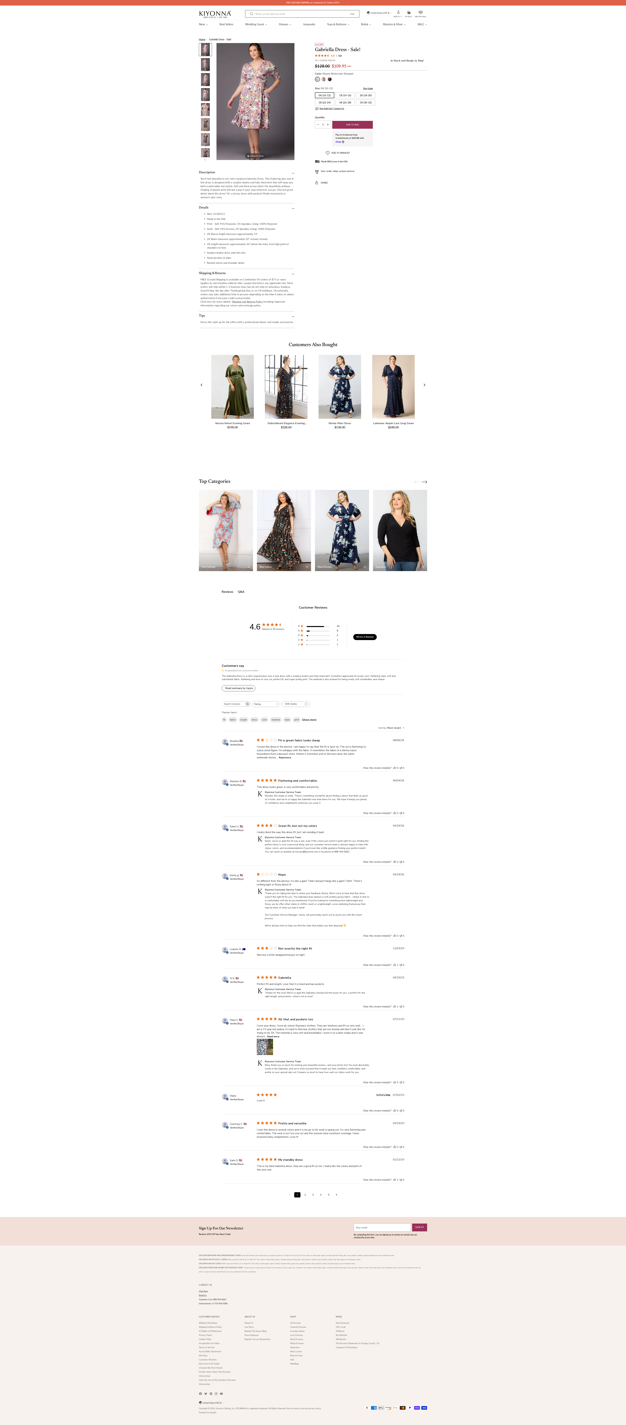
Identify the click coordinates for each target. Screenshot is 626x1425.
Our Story (249, 1327)
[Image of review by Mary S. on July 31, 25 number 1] (265, 1047)
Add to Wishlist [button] (341, 153)
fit (224, 719)
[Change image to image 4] (205, 94)
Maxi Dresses (296, 1339)
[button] (408, 12)
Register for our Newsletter (258, 1339)
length (243, 719)
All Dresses (295, 1323)
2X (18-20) (366, 95)
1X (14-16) (345, 95)
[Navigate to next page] (336, 1194)
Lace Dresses (296, 1335)
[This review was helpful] (395, 1082)
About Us (249, 1323)
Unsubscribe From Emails (211, 1367)
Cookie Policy (205, 1339)
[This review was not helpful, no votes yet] (401, 768)
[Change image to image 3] (205, 79)
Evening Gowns (297, 1331)
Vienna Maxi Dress (339, 423)
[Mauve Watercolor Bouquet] (317, 79)
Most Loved (295, 1351)
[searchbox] (233, 703)
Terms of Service (207, 1347)
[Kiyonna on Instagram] (216, 1394)
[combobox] (266, 704)
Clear (352, 14)
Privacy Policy (205, 1335)
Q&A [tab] (241, 592)
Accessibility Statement (210, 1351)
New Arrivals (296, 1355)
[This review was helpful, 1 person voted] (395, 965)
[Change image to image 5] (205, 109)
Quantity (320, 117)
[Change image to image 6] (205, 124)
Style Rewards (342, 1323)
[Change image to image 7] (205, 139)
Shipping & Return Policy (210, 1327)
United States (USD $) (380, 13)
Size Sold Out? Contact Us (332, 108)
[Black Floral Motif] (323, 79)
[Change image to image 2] (205, 64)
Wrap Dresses (297, 1343)
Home (202, 39)
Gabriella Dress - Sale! (220, 39)
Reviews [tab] (227, 592)
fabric (233, 719)
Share (324, 183)
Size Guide (368, 88)
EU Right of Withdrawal (210, 1331)
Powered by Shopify (207, 1412)
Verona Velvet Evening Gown (232, 423)
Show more (309, 719)
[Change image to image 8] (205, 154)
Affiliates (340, 1331)
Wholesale (341, 1339)
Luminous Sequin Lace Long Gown (393, 423)
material (276, 719)
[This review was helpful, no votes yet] (395, 768)
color (264, 719)
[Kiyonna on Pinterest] (211, 1394)
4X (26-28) (345, 102)
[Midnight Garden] (329, 79)
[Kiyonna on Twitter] (206, 1394)
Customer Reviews (208, 1359)
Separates (295, 1347)
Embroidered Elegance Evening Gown (286, 423)
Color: (334, 73)
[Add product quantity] (318, 124)
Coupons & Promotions (347, 1347)
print (296, 719)
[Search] (251, 13)
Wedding (294, 1363)
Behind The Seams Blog (256, 1331)
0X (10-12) (325, 95)
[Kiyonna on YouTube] (222, 1394)
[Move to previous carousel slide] (417, 461)
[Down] (205, 159)
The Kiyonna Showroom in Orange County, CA (357, 1343)
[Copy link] (366, 192)
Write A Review (365, 636)
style (287, 719)
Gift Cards (341, 1327)
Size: (324, 88)
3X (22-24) (325, 102)
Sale (292, 1359)
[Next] (348, 3)
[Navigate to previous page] (289, 1194)
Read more (285, 757)
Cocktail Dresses (298, 1327)
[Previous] (277, 3)
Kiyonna (219, 1408)
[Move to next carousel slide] (424, 461)
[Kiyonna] (215, 14)
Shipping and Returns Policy (247, 301)
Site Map (203, 1355)
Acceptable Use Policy (209, 1343)
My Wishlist (341, 1335)
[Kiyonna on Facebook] (201, 1394)
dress (254, 719)
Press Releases (252, 1335)
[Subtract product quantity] (328, 124)
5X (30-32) (366, 102)
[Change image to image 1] (205, 49)
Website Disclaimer (208, 1323)
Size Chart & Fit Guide (209, 1363)
